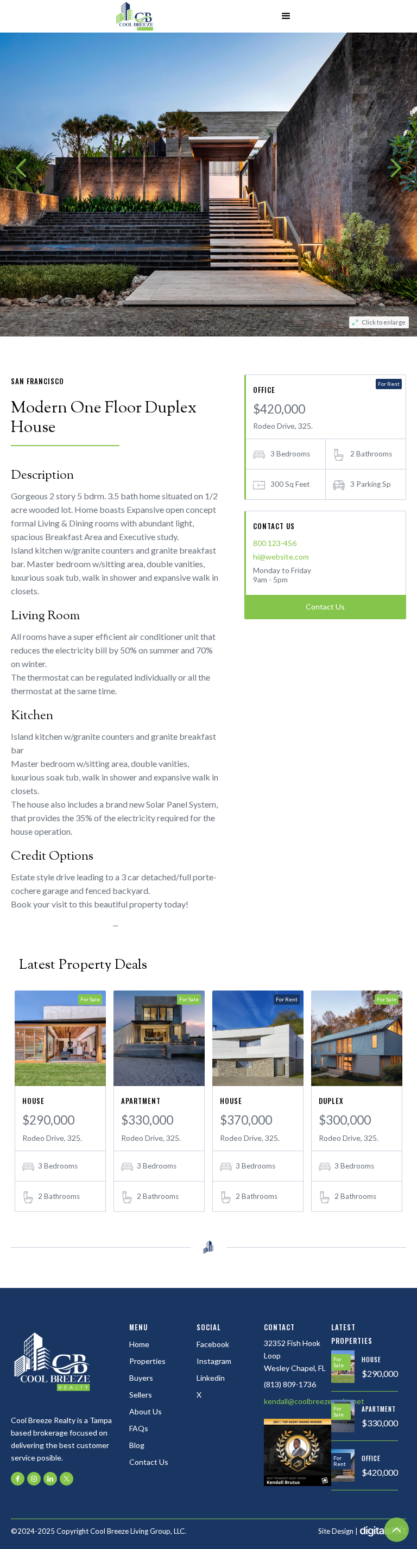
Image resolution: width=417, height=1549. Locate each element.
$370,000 (246, 1120)
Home (139, 1344)
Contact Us (325, 606)
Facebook (213, 1344)
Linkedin (211, 1377)
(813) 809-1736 (290, 1384)
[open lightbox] (208, 168)
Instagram (214, 1361)
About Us (145, 1411)
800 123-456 (274, 543)
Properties (147, 1361)
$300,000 (345, 1120)
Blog (136, 1445)
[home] (135, 16)
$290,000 (48, 1120)
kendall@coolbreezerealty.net (314, 1401)
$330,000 (147, 1120)
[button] (286, 16)
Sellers (140, 1394)
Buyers (141, 1377)
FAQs (138, 1428)
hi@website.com (281, 556)
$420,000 (380, 1472)
